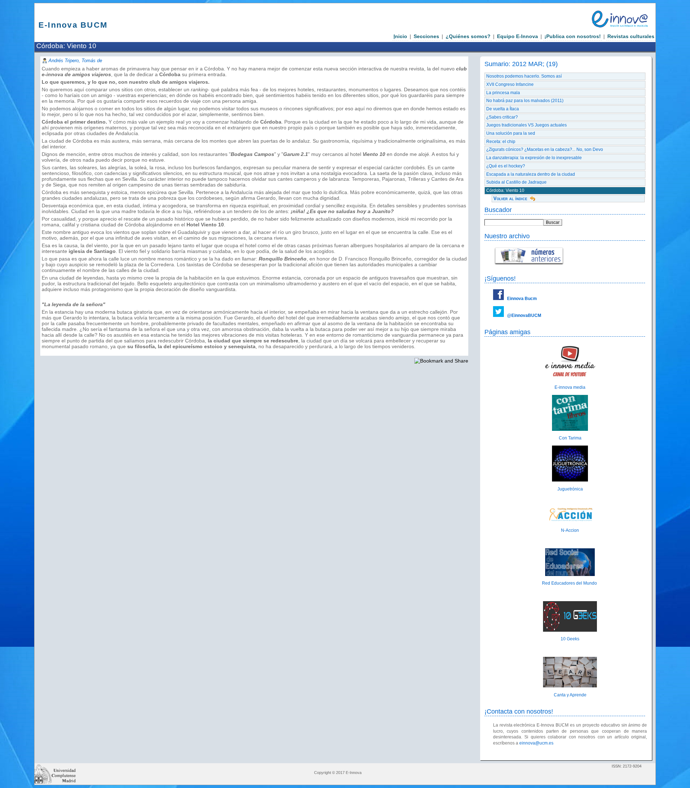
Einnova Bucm (522, 298)
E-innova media (570, 387)
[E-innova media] (570, 378)
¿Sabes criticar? (502, 117)
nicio (400, 36)
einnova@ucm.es (536, 743)
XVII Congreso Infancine (510, 84)
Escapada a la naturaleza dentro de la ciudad (530, 174)
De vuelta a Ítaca (502, 108)
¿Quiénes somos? (468, 36)
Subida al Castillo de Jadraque (516, 182)
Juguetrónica (570, 489)
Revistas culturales (630, 36)
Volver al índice (510, 198)
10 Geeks (570, 638)
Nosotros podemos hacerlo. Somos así (524, 76)
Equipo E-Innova (517, 36)
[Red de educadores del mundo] (570, 574)
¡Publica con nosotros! (572, 36)
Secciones (426, 36)
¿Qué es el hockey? (505, 166)
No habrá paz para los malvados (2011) (525, 100)
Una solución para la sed (510, 133)
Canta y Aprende (570, 694)
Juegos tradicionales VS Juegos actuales (526, 125)
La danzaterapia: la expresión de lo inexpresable (534, 157)
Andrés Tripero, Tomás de (75, 60)
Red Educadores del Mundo (570, 583)
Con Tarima (570, 438)
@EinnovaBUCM (524, 315)
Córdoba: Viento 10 (505, 190)
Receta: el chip (500, 141)
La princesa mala (503, 92)
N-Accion (570, 530)
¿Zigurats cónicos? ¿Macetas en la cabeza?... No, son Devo (544, 149)
